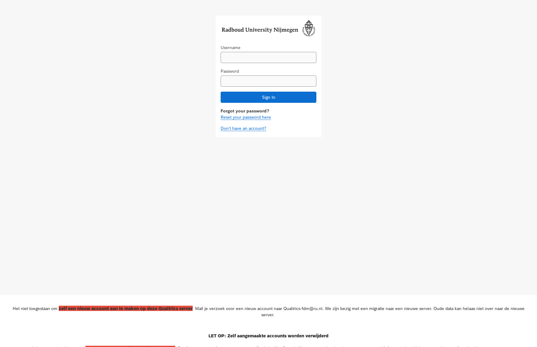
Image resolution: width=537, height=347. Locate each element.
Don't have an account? (243, 128)
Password (230, 71)
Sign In (268, 97)
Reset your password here (246, 117)
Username (231, 47)
